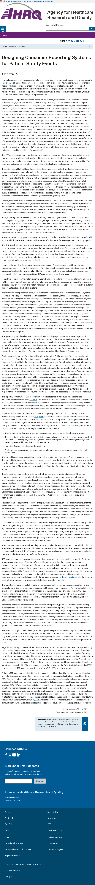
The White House (12, 870)
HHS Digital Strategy (14, 843)
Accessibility (53, 812)
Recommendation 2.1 (71, 577)
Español (8, 824)
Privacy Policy (53, 843)
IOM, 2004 (75, 425)
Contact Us (9, 818)
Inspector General (12, 855)
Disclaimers (52, 818)
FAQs (7, 830)
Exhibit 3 (33, 399)
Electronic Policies (55, 830)
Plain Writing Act (55, 837)
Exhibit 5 (26, 150)
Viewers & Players (55, 849)
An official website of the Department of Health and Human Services (29, 1)
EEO (49, 824)
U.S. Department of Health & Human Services (24, 864)
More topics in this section (14, 46)
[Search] (92, 29)
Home (4, 35)
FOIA (7, 837)
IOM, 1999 (39, 416)
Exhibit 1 (6, 83)
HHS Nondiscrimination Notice (18, 849)
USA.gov (8, 876)
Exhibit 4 (88, 545)
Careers (8, 812)
